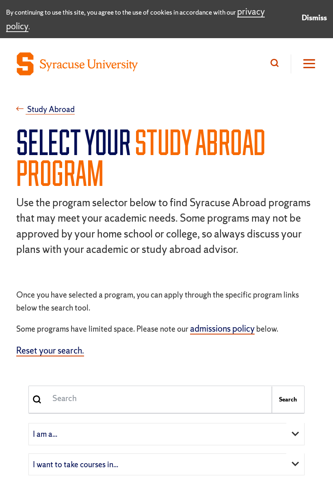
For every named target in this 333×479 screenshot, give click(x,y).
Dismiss (314, 17)
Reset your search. (50, 350)
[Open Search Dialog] (276, 63)
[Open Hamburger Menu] (304, 63)
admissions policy (222, 328)
